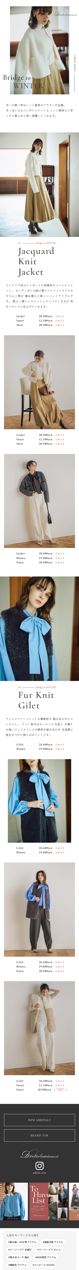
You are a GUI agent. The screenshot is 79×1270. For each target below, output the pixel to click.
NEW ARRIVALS (39, 1120)
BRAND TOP (39, 1135)
